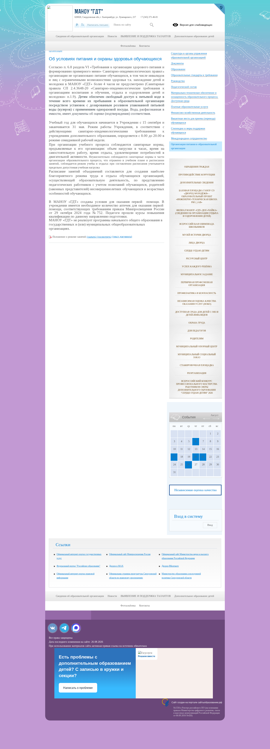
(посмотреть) (104, 236)
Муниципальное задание (197, 274)
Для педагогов (197, 330)
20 (195, 456)
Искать (151, 25)
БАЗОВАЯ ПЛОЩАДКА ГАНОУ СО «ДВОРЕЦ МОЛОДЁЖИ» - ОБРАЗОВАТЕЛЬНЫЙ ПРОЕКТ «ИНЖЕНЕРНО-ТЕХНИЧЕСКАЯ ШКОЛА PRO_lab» (196, 196)
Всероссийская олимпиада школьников (196, 225)
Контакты (144, 46)
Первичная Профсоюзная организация (197, 284)
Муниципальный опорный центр (196, 346)
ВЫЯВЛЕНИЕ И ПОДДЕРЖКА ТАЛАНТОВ (146, 36)
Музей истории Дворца (196, 235)
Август (214, 415)
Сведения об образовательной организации (80, 36)
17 (174, 456)
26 (188, 464)
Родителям (197, 338)
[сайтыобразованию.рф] (219, 9)
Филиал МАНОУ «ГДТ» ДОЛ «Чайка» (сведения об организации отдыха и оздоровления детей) (196, 213)
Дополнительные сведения (196, 182)
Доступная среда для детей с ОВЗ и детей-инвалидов (196, 313)
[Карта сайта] (82, 25)
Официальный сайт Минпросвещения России (129, 554)
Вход (210, 525)
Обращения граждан (196, 167)
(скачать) (92, 236)
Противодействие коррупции (197, 174)
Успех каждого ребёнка (197, 266)
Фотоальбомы (128, 46)
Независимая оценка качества (195, 490)
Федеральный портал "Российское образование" (78, 566)
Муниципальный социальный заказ (197, 356)
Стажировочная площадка (197, 365)
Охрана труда (196, 323)
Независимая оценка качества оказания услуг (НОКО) (196, 302)
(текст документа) (122, 236)
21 (202, 456)
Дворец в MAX (116, 566)
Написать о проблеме (78, 687)
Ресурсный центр (196, 258)
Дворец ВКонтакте (170, 566)
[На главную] (77, 25)
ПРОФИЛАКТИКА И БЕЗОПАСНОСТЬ (196, 293)
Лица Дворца (197, 243)
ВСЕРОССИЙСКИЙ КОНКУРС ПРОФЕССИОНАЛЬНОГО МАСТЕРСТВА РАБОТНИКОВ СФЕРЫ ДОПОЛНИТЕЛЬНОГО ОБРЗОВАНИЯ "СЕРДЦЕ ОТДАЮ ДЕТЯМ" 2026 (196, 387)
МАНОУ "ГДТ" (89, 12)
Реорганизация (196, 373)
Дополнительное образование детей (194, 36)
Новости (112, 36)
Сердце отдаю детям (196, 250)
